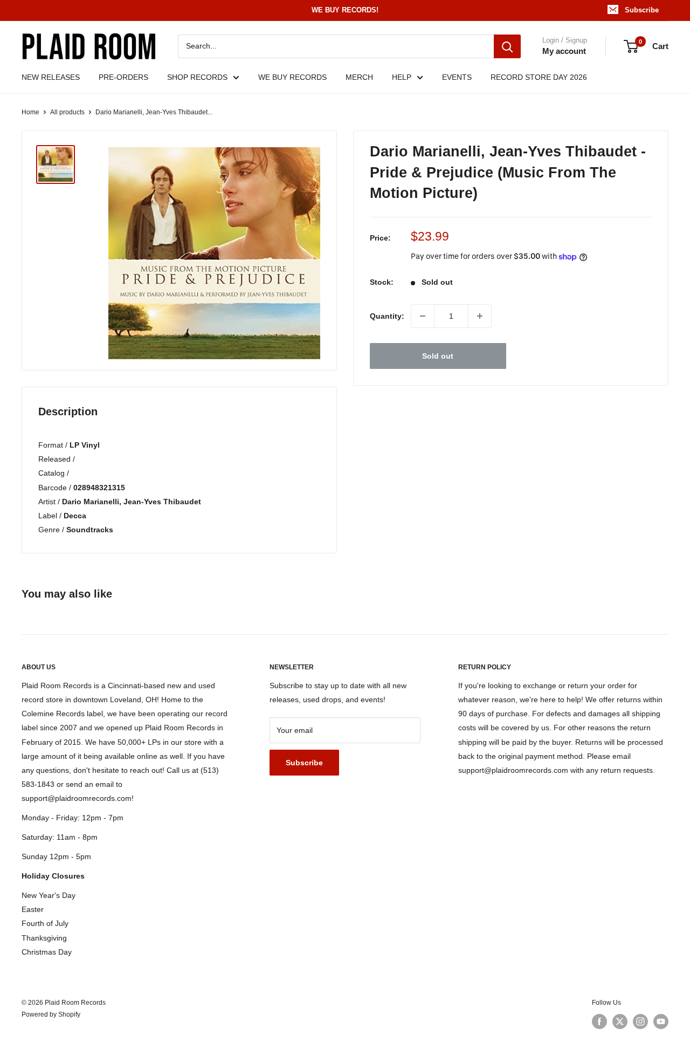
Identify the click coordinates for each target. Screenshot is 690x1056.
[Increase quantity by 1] (479, 316)
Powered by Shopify (51, 1014)
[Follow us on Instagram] (640, 1021)
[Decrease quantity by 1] (422, 316)
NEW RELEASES (51, 77)
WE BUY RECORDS (292, 77)
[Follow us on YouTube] (660, 1021)
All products (67, 112)
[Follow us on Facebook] (599, 1021)
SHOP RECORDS (197, 77)
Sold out (437, 356)
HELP (401, 77)
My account (564, 51)
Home (30, 112)
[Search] (507, 46)
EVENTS (457, 77)
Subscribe (642, 10)
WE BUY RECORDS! (345, 10)
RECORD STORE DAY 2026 (539, 77)
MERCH (359, 77)
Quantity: (387, 316)
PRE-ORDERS (123, 77)
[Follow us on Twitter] (619, 1021)
